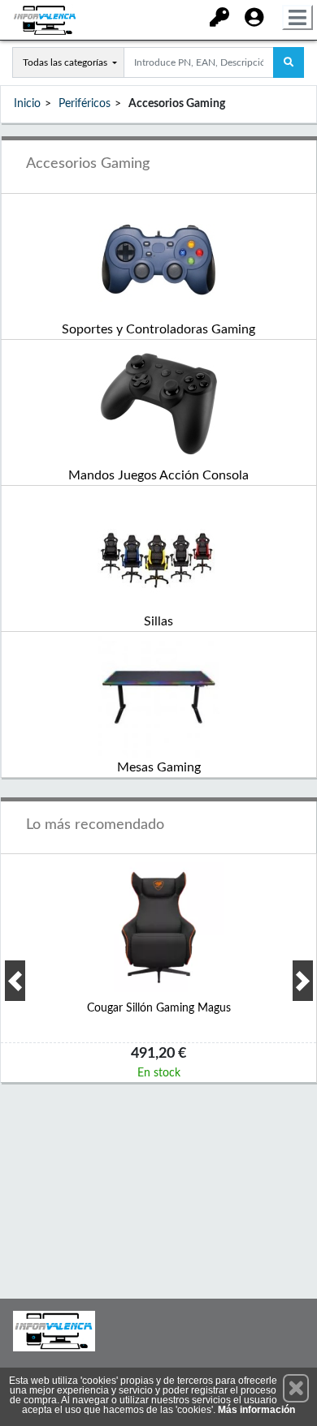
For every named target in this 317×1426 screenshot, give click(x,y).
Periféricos (85, 104)
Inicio (27, 104)
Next (303, 980)
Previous (15, 980)
